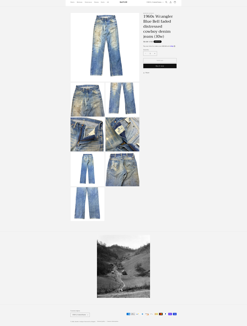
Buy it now (160, 66)
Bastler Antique (79, 322)
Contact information (112, 321)
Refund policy (101, 321)
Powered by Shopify (90, 322)
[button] (166, 2)
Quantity (146, 50)
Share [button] (147, 72)
